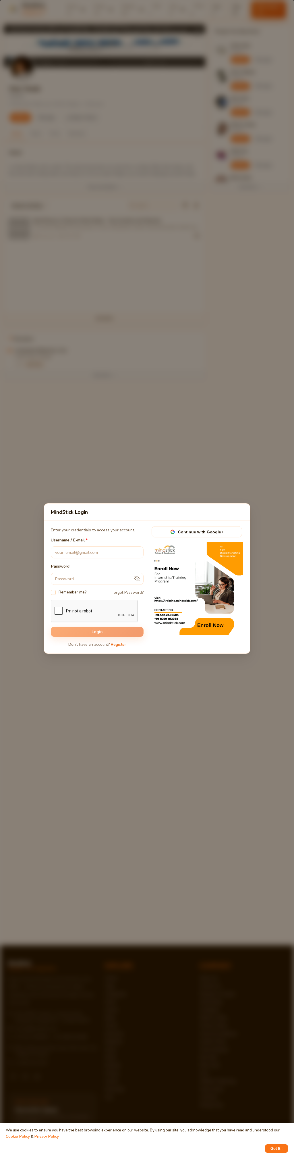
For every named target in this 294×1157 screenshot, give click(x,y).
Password (60, 566)
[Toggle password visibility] (137, 579)
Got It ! (276, 1148)
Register (118, 644)
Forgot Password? (128, 592)
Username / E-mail (68, 540)
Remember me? (72, 592)
